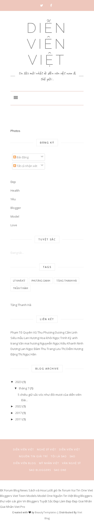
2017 (18, 413)
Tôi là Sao (59, 456)
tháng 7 (24, 388)
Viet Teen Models (25, 496)
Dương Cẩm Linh (66, 332)
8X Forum (6, 490)
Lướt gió (52, 490)
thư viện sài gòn (11, 501)
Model (14, 216)
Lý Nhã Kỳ (19, 280)
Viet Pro (19, 507)
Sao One (60, 470)
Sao (72, 456)
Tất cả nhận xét (26, 166)
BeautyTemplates (45, 512)
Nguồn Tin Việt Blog (66, 496)
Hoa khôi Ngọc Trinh (53, 338)
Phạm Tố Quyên (21, 332)
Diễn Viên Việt (47, 44)
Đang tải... (17, 253)
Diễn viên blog (24, 463)
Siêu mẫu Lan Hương (24, 338)
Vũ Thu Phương (43, 332)
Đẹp (75, 501)
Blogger (15, 208)
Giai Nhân (85, 501)
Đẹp (13, 182)
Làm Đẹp (65, 501)
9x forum (64, 490)
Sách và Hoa (37, 490)
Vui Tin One (79, 490)
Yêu (13, 199)
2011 (18, 419)
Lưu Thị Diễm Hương (69, 349)
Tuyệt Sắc (46, 501)
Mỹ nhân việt (49, 463)
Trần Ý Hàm (20, 288)
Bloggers (86, 496)
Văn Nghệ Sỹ (71, 463)
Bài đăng (22, 157)
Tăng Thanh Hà (66, 280)
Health (15, 190)
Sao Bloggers (40, 470)
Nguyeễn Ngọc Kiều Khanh (58, 343)
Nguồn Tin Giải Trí (33, 456)
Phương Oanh (40, 280)
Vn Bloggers (31, 501)
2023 (18, 382)
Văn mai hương (28, 343)
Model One (45, 496)
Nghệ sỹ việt (46, 449)
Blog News (20, 490)
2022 (18, 406)
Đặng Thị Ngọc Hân (23, 354)
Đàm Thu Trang (44, 349)
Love (13, 225)
